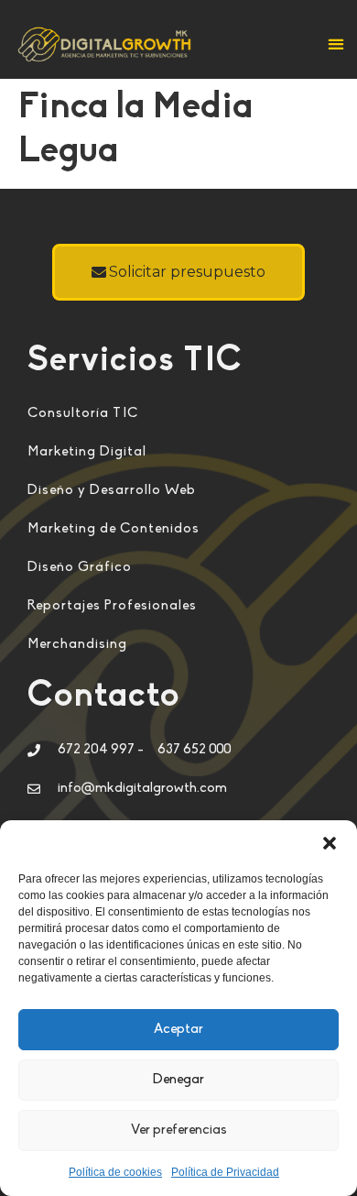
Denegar (178, 1080)
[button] (329, 843)
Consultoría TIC (82, 414)
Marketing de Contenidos (113, 529)
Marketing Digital (86, 452)
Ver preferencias (179, 1130)
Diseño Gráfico (79, 568)
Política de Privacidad (225, 1172)
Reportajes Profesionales (112, 606)
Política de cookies (115, 1172)
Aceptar (178, 1030)
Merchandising (77, 645)
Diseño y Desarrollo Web (111, 491)
